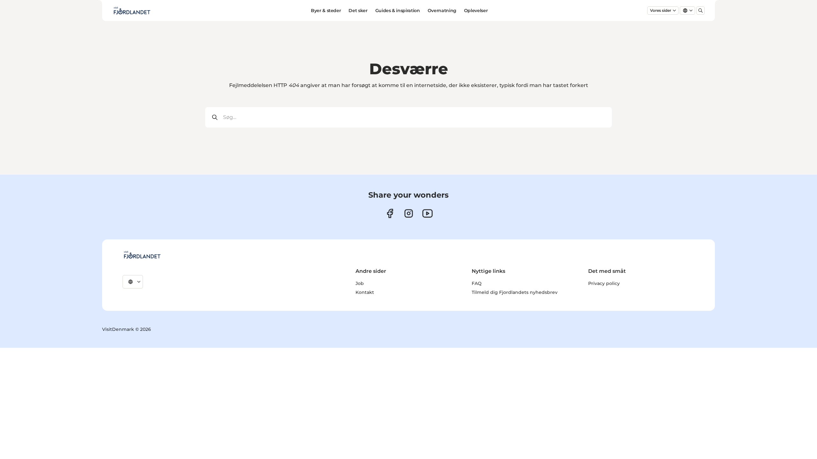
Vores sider (660, 10)
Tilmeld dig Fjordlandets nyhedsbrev (515, 292)
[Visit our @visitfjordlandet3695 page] (427, 213)
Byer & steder (326, 10)
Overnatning (442, 10)
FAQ (477, 283)
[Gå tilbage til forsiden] (131, 10)
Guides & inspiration (397, 10)
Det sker (358, 10)
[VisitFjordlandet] (142, 255)
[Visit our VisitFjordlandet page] (389, 213)
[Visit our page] (408, 213)
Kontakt (365, 292)
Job (360, 283)
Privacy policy (604, 283)
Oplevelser (476, 10)
